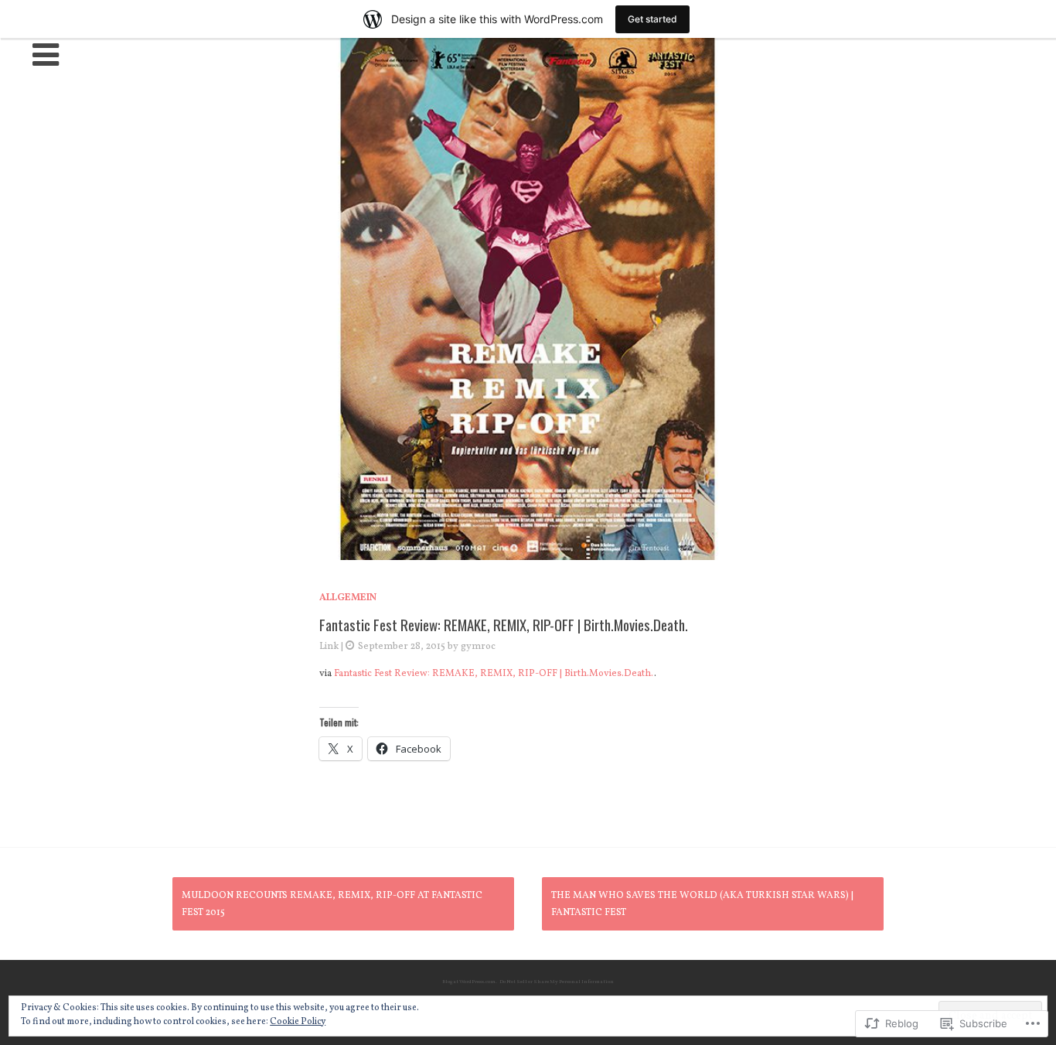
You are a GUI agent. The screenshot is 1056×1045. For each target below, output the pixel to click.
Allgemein (347, 598)
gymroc (478, 647)
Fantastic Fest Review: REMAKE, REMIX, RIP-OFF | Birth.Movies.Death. (494, 674)
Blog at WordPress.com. (469, 981)
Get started (652, 19)
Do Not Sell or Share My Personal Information (556, 981)
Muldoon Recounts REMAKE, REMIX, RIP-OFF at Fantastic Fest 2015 (332, 904)
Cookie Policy (297, 1022)
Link (329, 647)
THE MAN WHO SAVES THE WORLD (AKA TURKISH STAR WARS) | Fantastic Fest (702, 904)
